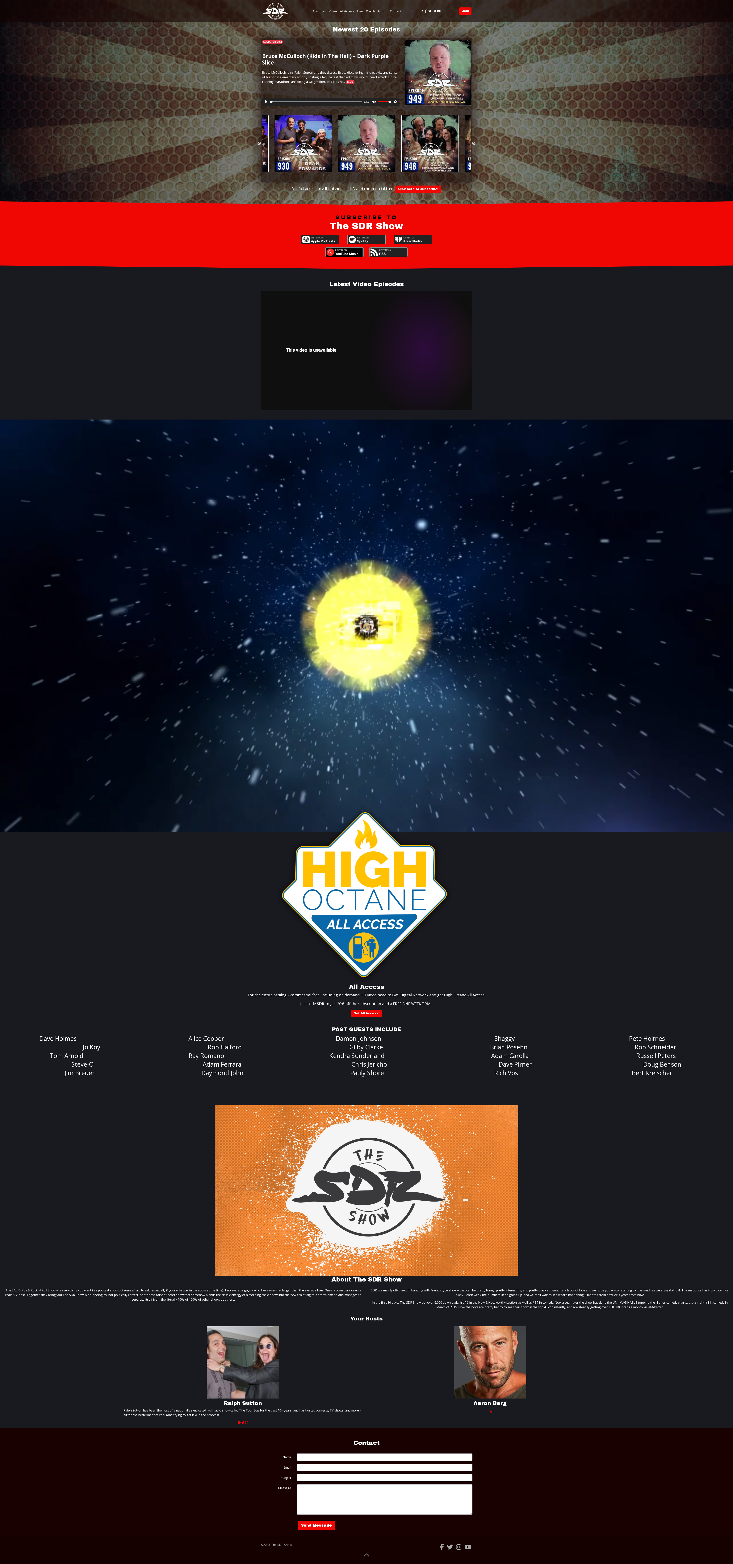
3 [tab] (323, 175)
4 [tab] (329, 175)
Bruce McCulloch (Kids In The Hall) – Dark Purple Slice (325, 59)
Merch (370, 11)
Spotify (366, 239)
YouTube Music (344, 252)
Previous (259, 143)
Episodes (319, 11)
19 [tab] (415, 175)
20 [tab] (421, 175)
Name (287, 1457)
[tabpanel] (366, 143)
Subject (286, 1478)
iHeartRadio (413, 239)
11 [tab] (369, 175)
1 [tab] (312, 175)
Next (474, 143)
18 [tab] (409, 175)
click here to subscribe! (418, 189)
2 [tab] (318, 175)
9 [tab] (358, 175)
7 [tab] (346, 175)
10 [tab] (364, 175)
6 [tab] (341, 175)
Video (333, 11)
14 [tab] (386, 175)
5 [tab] (335, 175)
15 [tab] (392, 175)
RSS (388, 252)
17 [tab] (404, 175)
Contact (396, 11)
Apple (320, 239)
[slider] (316, 102)
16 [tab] (398, 175)
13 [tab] (381, 175)
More (350, 82)
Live (360, 11)
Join (465, 11)
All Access (347, 11)
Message (284, 1488)
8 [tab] (352, 175)
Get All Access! (366, 1013)
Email (287, 1467)
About (382, 11)
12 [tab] (375, 175)
